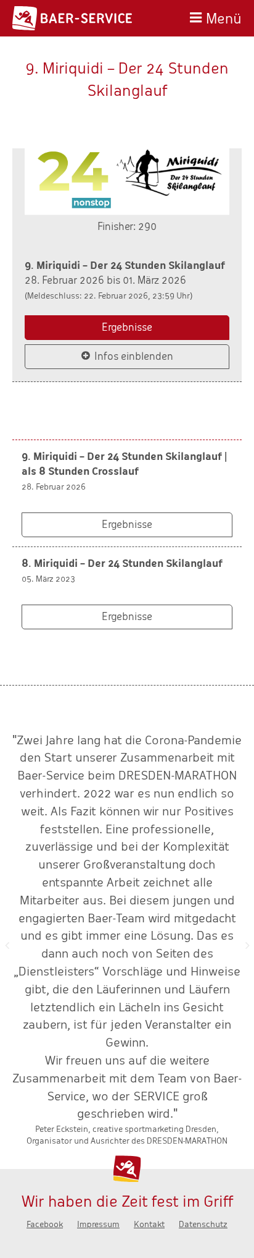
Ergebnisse (127, 327)
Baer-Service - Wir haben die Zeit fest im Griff (72, 18)
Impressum (98, 1224)
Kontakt (149, 1224)
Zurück (7, 945)
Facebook (45, 1224)
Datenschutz (203, 1224)
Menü (224, 17)
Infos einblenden (133, 356)
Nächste (247, 945)
